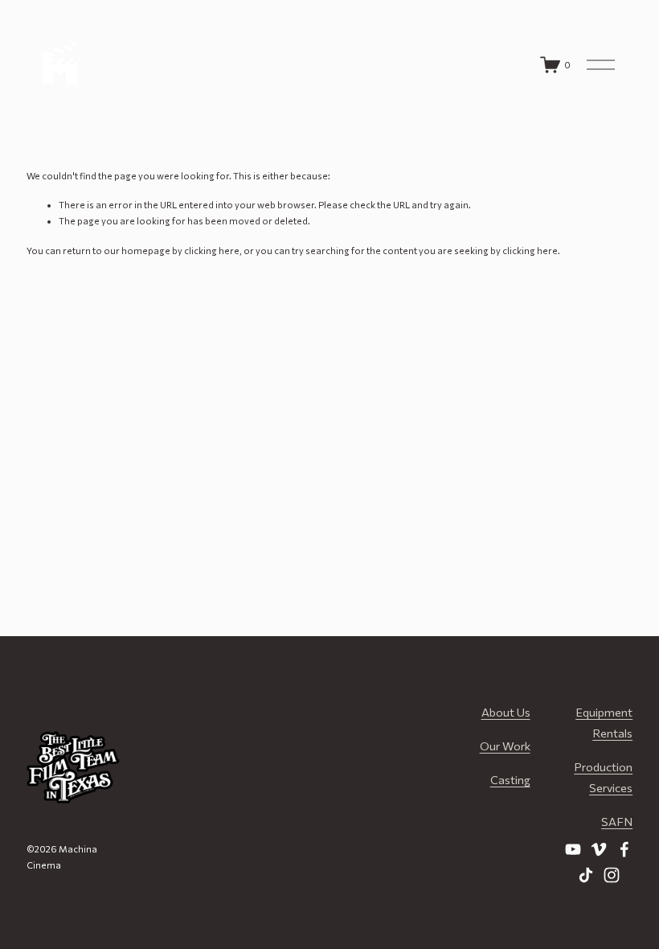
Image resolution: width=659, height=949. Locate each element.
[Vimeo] (599, 849)
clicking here (211, 250)
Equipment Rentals (603, 722)
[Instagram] (612, 875)
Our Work (505, 745)
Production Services (603, 777)
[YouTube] (573, 849)
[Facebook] (624, 849)
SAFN (616, 821)
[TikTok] (586, 875)
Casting (510, 779)
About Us (505, 712)
